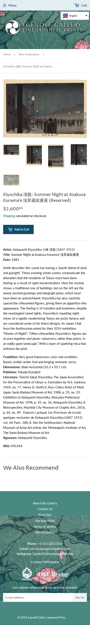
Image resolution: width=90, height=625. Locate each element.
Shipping (9, 216)
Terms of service (45, 526)
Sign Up (79, 597)
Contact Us (45, 509)
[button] (75, 16)
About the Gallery (45, 503)
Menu (12, 5)
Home (6, 54)
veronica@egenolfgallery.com (50, 548)
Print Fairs (45, 515)
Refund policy (45, 532)
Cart (83, 5)
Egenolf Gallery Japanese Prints (47, 617)
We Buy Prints (45, 520)
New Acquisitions (29, 54)
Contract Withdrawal (45, 562)
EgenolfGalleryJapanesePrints (53, 554)
